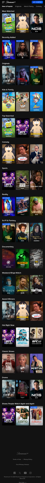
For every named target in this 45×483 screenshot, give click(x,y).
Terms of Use (17, 459)
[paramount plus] (11, 2)
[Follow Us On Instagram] (30, 473)
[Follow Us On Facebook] (15, 473)
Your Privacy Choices (22, 464)
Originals (18, 6)
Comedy (39, 6)
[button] (3, 2)
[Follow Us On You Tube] (25, 473)
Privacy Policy (28, 459)
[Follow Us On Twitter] (20, 473)
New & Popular (7, 6)
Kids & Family (28, 6)
